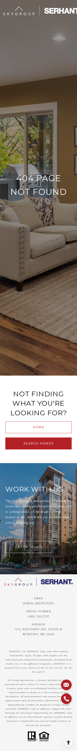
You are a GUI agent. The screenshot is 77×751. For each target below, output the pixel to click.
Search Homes (39, 443)
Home (38, 427)
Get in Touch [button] (28, 547)
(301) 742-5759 (38, 616)
